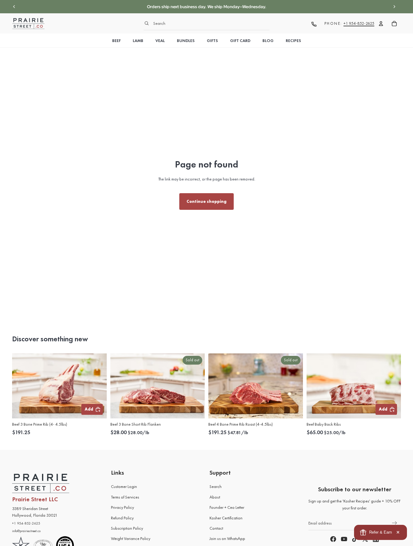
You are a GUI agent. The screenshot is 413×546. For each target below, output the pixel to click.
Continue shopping (206, 201)
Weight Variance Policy (130, 538)
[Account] (381, 23)
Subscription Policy (127, 528)
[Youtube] (344, 539)
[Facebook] (333, 539)
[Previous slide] (14, 6)
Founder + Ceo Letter (227, 507)
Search (216, 486)
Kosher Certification (226, 518)
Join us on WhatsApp (227, 538)
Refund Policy (122, 518)
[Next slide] (394, 6)
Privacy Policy (122, 507)
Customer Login (124, 486)
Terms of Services (125, 497)
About (215, 497)
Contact (216, 528)
